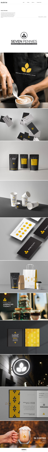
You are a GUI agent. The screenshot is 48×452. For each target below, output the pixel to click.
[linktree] (25, 449)
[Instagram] (24, 449)
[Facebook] (22, 449)
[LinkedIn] (23, 449)
